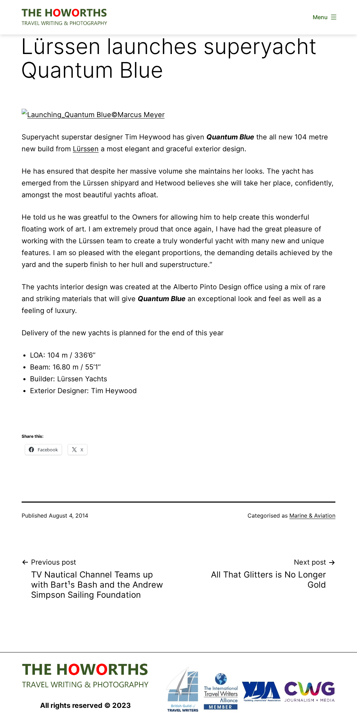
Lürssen (86, 149)
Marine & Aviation (312, 515)
